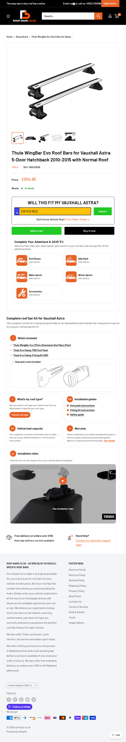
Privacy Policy (76, 590)
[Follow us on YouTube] (27, 699)
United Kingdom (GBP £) (19, 685)
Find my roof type (20, 414)
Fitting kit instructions (82, 410)
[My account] (110, 16)
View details (109, 440)
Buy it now (89, 230)
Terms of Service (78, 606)
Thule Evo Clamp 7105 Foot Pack (30, 350)
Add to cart (36, 230)
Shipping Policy (77, 585)
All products (22, 36)
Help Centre (110, 3)
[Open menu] (8, 16)
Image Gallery (76, 622)
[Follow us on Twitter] (15, 699)
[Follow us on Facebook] (9, 699)
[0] (117, 16)
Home (10, 36)
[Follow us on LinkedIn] (34, 699)
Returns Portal (77, 569)
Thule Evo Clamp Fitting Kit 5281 (30, 355)
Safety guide (77, 414)
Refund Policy (77, 580)
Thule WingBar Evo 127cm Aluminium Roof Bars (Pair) (42, 345)
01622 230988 (93, 3)
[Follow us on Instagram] (21, 699)
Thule (72, 617)
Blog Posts (75, 596)
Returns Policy (77, 575)
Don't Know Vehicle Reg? (61, 219)
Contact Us (75, 601)
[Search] (98, 16)
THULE (15, 167)
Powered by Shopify (17, 731)
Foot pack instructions (82, 405)
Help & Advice (77, 612)
